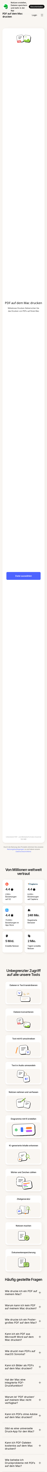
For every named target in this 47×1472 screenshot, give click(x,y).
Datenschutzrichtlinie (23, 851)
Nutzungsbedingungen (15, 849)
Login (34, 15)
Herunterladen (36, 7)
